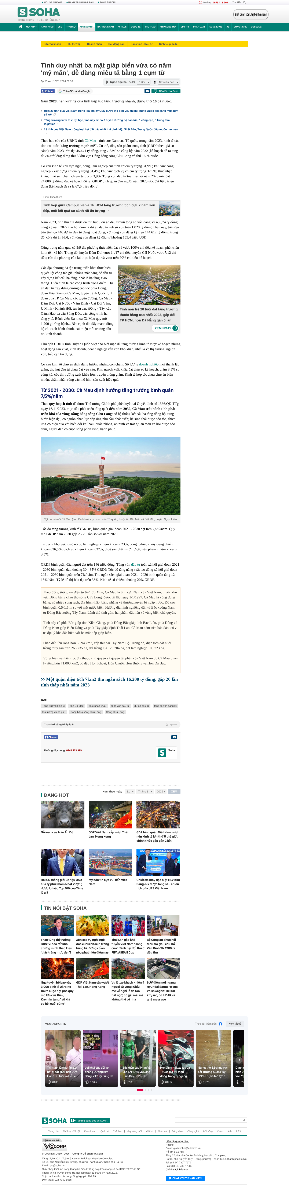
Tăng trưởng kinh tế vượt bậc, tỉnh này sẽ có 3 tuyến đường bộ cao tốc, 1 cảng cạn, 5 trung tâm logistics (107, 121)
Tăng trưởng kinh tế (53, 705)
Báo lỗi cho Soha (168, 91)
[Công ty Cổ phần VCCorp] (93, 1144)
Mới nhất (31, 27)
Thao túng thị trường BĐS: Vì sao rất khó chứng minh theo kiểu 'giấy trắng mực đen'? (56, 946)
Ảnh (229, 1131)
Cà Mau (91, 141)
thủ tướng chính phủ (53, 712)
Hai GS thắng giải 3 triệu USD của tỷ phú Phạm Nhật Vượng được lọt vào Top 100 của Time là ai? (62, 886)
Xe (228, 27)
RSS (238, 1131)
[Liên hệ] (174, 737)
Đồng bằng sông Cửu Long (85, 712)
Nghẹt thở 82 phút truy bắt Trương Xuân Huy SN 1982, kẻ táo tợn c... (213, 1072)
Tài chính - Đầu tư (142, 44)
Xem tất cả (235, 1023)
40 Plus (122, 27)
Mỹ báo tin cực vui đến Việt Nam (108, 882)
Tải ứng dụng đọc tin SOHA (91, 1120)
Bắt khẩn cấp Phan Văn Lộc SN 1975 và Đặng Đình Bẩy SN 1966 (137, 1072)
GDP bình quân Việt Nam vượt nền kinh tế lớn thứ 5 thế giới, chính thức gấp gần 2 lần (157, 836)
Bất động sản (106, 27)
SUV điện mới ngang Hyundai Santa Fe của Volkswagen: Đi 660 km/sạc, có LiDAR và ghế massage (162, 991)
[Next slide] (238, 1060)
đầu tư (135, 564)
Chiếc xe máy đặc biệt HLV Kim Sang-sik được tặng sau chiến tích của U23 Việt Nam (158, 884)
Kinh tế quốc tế (168, 44)
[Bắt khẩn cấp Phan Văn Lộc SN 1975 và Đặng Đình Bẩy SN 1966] (138, 1058)
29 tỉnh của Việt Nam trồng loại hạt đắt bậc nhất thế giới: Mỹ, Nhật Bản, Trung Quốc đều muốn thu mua (111, 129)
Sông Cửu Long (115, 712)
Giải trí (184, 27)
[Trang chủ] (39, 14)
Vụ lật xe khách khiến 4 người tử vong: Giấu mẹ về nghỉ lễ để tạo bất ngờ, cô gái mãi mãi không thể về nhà (127, 991)
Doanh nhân (94, 44)
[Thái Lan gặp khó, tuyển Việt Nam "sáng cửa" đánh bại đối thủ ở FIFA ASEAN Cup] (128, 925)
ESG (60, 27)
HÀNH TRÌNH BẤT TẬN (81, 2)
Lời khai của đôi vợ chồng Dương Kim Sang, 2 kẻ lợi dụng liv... (100, 1072)
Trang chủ (53, 1131)
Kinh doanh (86, 27)
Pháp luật (199, 27)
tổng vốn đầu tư (120, 705)
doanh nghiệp (148, 364)
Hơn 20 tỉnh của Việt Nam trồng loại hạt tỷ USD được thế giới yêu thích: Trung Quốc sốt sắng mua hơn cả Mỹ (111, 112)
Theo (110, 724)
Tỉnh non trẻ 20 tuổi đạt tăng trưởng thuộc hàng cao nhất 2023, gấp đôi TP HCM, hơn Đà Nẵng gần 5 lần (149, 315)
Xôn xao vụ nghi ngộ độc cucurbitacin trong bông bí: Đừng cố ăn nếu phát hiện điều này (92, 946)
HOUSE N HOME (53, 2)
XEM (174, 791)
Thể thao (150, 27)
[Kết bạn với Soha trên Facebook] (162, 752)
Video (220, 1131)
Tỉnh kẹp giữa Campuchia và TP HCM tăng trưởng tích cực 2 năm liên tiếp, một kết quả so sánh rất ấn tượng (99, 208)
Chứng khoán (52, 44)
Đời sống (256, 27)
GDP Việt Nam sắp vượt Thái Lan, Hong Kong (108, 834)
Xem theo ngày (112, 791)
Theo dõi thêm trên (206, 1023)
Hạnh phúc (47, 27)
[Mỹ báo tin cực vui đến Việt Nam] (110, 862)
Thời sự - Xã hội (71, 1131)
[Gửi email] (147, 91)
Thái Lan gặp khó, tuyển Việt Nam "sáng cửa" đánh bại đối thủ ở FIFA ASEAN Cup (127, 946)
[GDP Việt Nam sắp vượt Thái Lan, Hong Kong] (110, 814)
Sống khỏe (215, 27)
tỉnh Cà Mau (77, 705)
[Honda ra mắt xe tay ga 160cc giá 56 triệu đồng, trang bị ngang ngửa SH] (176, 1058)
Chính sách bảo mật (177, 1169)
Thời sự (70, 27)
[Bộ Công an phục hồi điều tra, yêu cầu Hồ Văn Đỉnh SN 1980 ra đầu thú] (163, 925)
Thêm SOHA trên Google (76, 91)
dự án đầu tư (141, 705)
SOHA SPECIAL (108, 2)
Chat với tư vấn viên (187, 1178)
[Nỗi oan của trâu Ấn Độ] (62, 814)
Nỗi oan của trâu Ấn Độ (57, 832)
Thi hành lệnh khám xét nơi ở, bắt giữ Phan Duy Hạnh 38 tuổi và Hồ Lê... (62, 1072)
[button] (140, 1090)
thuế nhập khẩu (97, 705)
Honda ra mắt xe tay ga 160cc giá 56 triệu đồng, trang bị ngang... (175, 1072)
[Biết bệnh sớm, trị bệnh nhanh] (251, 14)
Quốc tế (135, 27)
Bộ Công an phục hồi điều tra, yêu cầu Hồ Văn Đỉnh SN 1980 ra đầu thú (161, 946)
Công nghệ (240, 27)
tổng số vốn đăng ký (165, 705)
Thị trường (74, 44)
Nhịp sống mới (168, 27)
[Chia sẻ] (48, 91)
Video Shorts (55, 1024)
